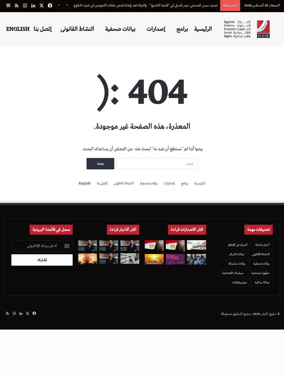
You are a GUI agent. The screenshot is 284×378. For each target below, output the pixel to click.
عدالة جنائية (262, 282)
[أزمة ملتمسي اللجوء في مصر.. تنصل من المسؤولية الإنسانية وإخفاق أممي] (196, 259)
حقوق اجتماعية (260, 273)
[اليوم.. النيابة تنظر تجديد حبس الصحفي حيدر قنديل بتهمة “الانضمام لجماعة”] (108, 258)
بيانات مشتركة (236, 263)
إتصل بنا (43, 29)
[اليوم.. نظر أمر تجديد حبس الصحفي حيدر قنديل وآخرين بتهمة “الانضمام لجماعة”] (108, 245)
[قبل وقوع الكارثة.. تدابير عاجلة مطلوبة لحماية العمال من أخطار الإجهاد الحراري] (154, 259)
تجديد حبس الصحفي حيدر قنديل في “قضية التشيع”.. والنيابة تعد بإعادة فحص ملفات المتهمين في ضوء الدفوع (145, 5)
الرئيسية (203, 29)
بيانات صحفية (120, 29)
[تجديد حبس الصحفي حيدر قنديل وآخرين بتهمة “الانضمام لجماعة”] (129, 245)
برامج (182, 29)
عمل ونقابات (239, 282)
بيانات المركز (236, 254)
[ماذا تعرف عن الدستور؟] (175, 246)
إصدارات (156, 29)
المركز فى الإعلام (237, 245)
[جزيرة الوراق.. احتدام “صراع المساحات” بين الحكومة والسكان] (175, 259)
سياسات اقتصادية (232, 273)
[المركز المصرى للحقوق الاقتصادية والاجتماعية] (247, 29)
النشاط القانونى (77, 29)
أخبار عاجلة (262, 245)
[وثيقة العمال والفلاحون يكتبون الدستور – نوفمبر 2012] (196, 245)
